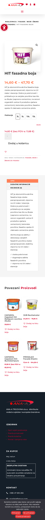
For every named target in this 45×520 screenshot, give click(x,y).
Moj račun (10, 456)
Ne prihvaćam (29, 513)
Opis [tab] (12, 181)
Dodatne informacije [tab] (20, 184)
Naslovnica (11, 22)
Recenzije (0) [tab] (16, 188)
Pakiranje (9, 115)
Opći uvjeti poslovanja (17, 430)
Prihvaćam (16, 513)
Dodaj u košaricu (18, 143)
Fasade (21, 22)
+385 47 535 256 (16, 493)
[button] (22, 11)
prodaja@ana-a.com (18, 499)
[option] (18, 116)
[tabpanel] (22, 230)
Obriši (38, 125)
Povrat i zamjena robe (17, 439)
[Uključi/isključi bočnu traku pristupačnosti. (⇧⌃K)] (4, 27)
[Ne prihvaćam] (42, 509)
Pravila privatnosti (15, 433)
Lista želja (11, 461)
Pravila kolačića (14, 436)
